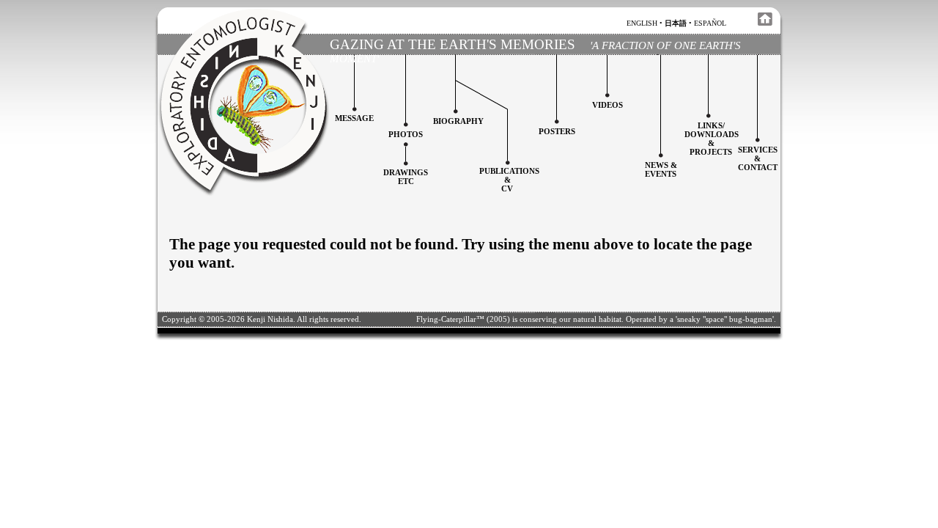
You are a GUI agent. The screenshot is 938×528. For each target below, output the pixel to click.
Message (354, 118)
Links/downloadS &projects (711, 138)
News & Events (661, 169)
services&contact (758, 158)
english (642, 23)
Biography (458, 121)
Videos (607, 104)
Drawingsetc (405, 177)
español (710, 23)
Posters (557, 131)
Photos (405, 134)
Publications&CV (509, 179)
